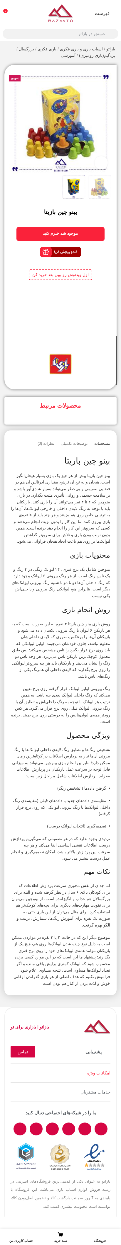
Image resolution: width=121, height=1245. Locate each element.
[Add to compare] (65, 346)
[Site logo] (60, 13)
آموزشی (68, 55)
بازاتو (110, 49)
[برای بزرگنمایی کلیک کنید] (101, 162)
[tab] (102, 443)
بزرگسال (26, 49)
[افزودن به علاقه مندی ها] (55, 346)
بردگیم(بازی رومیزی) (97, 55)
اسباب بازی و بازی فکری (81, 49)
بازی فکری (47, 49)
